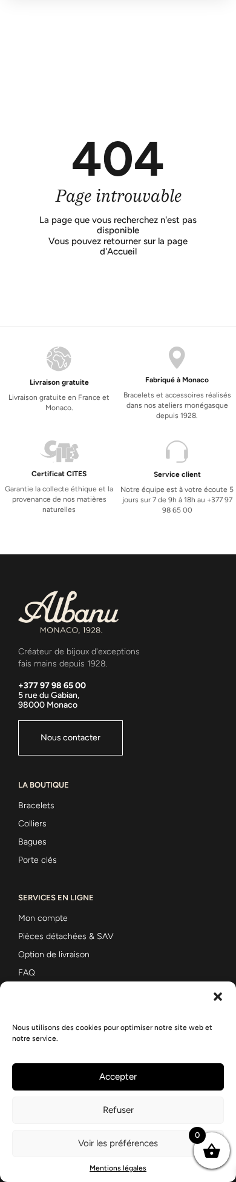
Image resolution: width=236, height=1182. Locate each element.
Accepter (118, 1076)
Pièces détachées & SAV (66, 936)
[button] (218, 997)
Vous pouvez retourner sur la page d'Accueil (118, 246)
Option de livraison (54, 954)
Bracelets (36, 805)
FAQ (26, 973)
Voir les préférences (118, 1143)
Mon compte (43, 918)
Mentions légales (118, 1168)
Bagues (32, 842)
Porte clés (37, 860)
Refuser (118, 1109)
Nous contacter (70, 737)
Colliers (32, 823)
